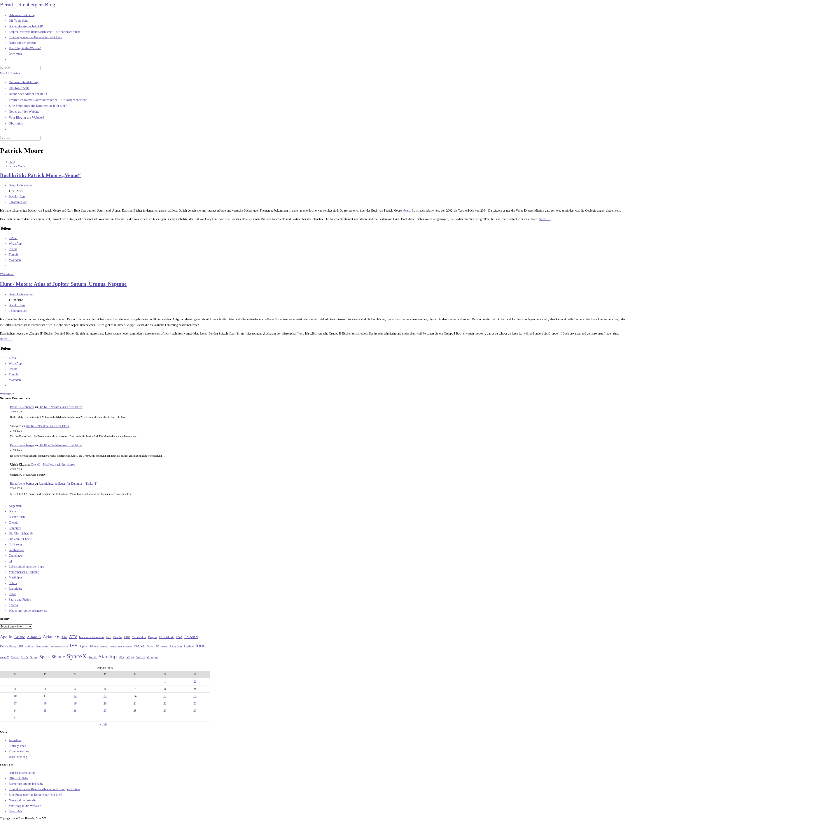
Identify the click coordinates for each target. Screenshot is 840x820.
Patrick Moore (17, 166)
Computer (15, 528)
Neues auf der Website (24, 111)
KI (10, 561)
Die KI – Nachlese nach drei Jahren (60, 407)
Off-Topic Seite (19, 88)
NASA (139, 646)
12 (75, 696)
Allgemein (15, 506)
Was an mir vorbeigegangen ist (28, 610)
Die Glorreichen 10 (21, 533)
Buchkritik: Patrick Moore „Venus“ (40, 175)
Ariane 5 (34, 637)
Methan (104, 646)
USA (121, 657)
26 (75, 710)
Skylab (15, 657)
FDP (20, 646)
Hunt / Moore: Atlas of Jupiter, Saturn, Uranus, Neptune (63, 284)
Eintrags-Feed (17, 746)
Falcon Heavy (8, 646)
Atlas (64, 637)
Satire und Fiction (20, 599)
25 (45, 710)
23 (194, 703)
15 (164, 696)
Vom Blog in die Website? (26, 117)
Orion (150, 646)
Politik (13, 583)
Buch (108, 637)
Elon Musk (166, 637)
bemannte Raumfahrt (91, 637)
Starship (108, 656)
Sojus (33, 657)
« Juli (103, 724)
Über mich (16, 123)
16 (194, 696)
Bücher (13, 511)
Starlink (93, 657)
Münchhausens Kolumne (24, 572)
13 (105, 696)
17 (15, 703)
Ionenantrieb (42, 646)
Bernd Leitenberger (21, 185)
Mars (94, 646)
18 (45, 703)
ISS (74, 645)
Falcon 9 (191, 637)
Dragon (152, 637)
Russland (189, 646)
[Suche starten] (42, 139)
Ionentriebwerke (59, 646)
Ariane (19, 637)
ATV (73, 636)
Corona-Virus (139, 637)
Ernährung (15, 544)
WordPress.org (18, 757)
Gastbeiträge (16, 550)
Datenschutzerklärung (24, 82)
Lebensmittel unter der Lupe (26, 566)
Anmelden (15, 740)
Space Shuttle (52, 656)
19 (75, 703)
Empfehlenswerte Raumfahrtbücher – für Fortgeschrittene (48, 100)
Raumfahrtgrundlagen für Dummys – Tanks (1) (68, 483)
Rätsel (12, 594)
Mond (113, 646)
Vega (130, 657)
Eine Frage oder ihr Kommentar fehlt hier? (38, 105)
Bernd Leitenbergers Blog (27, 4)
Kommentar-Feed (19, 751)
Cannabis (117, 637)
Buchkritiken (17, 196)
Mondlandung (125, 646)
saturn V (4, 657)
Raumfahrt (15, 588)
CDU (127, 637)
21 (134, 703)
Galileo (29, 646)
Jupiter (84, 646)
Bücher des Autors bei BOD (28, 94)
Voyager (152, 657)
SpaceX (13, 605)
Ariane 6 (51, 636)
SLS (24, 657)
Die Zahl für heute (20, 539)
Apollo (6, 636)
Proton (164, 646)
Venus (406, 210)
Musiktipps (15, 577)
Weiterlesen (7, 274)
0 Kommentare (18, 202)
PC (157, 646)
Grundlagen (16, 555)
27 (105, 710)
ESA (179, 637)
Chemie (13, 522)
